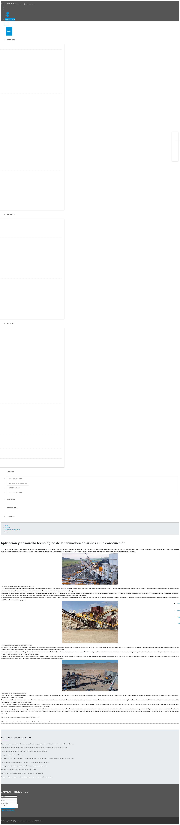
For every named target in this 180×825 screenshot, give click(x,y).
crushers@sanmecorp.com (26, 4)
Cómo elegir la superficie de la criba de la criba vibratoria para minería (24, 751)
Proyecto (11, 214)
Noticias (10, 472)
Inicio (9, 31)
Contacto (11, 516)
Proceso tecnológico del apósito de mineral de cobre (18, 769)
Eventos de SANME (15, 492)
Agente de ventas (19, 821)
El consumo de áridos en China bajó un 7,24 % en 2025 (22, 717)
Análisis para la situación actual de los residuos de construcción (22, 773)
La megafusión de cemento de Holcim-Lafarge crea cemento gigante (23, 766)
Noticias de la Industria (18, 483)
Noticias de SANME (15, 478)
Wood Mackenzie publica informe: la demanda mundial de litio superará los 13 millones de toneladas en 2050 (37, 758)
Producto (11, 40)
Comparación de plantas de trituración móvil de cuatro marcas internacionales (26, 777)
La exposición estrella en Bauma (11, 755)
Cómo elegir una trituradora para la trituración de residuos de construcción (28, 722)
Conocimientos (14, 487)
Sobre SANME (12, 508)
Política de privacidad (7, 821)
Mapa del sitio (29, 821)
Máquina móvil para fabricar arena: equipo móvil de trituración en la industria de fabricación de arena (34, 747)
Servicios (11, 499)
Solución (11, 323)
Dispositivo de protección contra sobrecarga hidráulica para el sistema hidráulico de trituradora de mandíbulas (37, 744)
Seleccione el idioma (10, 19)
